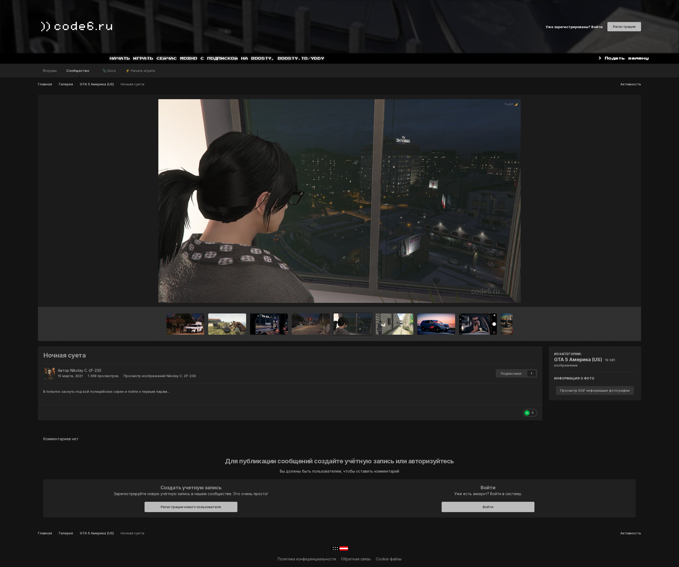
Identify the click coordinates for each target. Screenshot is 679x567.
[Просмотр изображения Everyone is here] (185, 324)
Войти (488, 507)
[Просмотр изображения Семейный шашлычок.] (227, 324)
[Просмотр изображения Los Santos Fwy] (506, 324)
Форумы (50, 70)
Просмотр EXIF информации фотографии (595, 390)
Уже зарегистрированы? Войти (574, 26)
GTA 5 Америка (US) (578, 359)
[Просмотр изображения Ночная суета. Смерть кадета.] (311, 324)
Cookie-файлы (389, 559)
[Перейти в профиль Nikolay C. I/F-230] (49, 373)
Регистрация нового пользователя (191, 507)
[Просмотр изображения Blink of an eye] (436, 324)
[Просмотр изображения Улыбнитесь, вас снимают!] (478, 324)
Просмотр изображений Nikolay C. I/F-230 (160, 376)
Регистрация (624, 26)
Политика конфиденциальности (307, 559)
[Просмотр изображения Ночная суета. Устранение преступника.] (269, 324)
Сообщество (78, 70)
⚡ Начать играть (140, 70)
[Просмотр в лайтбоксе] (339, 201)
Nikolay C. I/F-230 (85, 370)
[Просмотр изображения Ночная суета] (353, 324)
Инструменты (617, 297)
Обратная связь (356, 559)
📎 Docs (109, 70)
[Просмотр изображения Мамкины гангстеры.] (395, 324)
